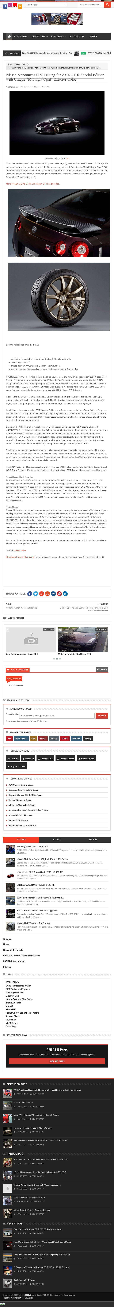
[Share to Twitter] (11, 649)
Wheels (53, 738)
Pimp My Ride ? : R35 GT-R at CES (32, 847)
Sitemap (7, 967)
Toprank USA (47, 759)
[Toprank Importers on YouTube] (15, 5)
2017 (67, 53)
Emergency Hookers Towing (18, 986)
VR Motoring (12, 1023)
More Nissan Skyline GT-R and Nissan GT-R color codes (32, 184)
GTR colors (33, 86)
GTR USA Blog (12, 996)
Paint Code (20, 64)
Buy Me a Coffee (18, 766)
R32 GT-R (93, 36)
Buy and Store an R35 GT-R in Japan (25, 795)
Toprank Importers (11, 1298)
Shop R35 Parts (57, 1061)
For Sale (33, 44)
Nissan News (20, 550)
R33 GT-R (11, 44)
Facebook (29, 759)
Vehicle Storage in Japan (20, 800)
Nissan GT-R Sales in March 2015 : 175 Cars (33, 1128)
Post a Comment (16, 685)
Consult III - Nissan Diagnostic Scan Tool (21, 956)
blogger (102, 669)
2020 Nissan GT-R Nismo (24, 1280)
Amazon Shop (87, 759)
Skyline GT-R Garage (18, 820)
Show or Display (13, 1016)
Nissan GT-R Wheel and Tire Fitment (33, 923)
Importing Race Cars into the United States (28, 810)
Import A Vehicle (13, 1003)
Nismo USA (11, 1010)
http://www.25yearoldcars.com (20, 557)
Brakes (43, 738)
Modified (76, 738)
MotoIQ (9, 1006)
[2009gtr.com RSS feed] (20, 6)
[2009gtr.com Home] (9, 36)
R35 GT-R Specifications (14, 961)
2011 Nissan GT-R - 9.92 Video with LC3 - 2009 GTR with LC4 (40, 1160)
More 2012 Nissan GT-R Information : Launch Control (36, 1115)
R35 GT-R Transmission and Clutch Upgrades (37, 911)
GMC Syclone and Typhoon (18, 989)
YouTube (14, 759)
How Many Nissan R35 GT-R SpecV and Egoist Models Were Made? (42, 1242)
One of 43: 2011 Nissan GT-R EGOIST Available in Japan (38, 1229)
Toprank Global (67, 759)
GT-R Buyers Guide (14, 993)
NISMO (65, 738)
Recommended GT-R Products (22, 825)
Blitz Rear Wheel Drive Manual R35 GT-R (35, 885)
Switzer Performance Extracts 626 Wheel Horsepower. (37, 1185)
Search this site (12, 714)
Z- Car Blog (11, 1027)
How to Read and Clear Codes (19, 999)
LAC (67, 159)
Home (6, 944)
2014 (25, 86)
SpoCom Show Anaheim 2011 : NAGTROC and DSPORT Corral (40, 1141)
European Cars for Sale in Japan (23, 790)
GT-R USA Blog (26, 1298)
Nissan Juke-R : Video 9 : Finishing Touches (32, 1210)
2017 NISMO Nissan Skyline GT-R (86, 53)
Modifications (76, 36)
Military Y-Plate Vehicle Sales (22, 805)
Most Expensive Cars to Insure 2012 (29, 1198)
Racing (88, 738)
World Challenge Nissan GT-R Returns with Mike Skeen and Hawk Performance (47, 1090)
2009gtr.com (30, 1295)
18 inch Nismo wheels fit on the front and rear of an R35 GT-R (40, 1172)
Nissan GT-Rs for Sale (13, 950)
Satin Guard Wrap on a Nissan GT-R (22, 654)
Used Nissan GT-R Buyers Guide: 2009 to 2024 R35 (40, 872)
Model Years (39, 36)
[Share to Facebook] (8, 649)
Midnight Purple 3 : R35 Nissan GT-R (74, 654)
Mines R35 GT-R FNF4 (23, 1103)
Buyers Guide (20, 36)
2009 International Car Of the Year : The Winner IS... (40, 898)
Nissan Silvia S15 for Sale (20, 815)
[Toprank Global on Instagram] (10, 5)
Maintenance (57, 36)
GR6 (33, 738)
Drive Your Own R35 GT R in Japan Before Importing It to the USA (42, 1255)
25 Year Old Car (12, 982)
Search (102, 715)
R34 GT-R (22, 44)
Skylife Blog (11, 1020)
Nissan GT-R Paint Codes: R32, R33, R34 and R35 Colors (42, 859)
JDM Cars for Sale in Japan (21, 785)
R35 (9, 738)
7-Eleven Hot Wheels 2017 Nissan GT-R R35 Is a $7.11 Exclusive (41, 1267)
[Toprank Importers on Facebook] (5, 6)
